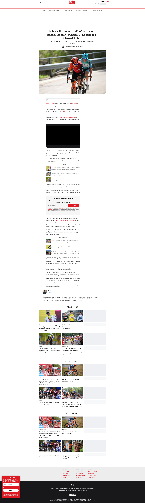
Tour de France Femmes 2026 (96, 10)
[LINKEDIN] (49, 292)
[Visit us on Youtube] (106, 1)
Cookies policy (90, 488)
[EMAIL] (51, 292)
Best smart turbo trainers (80, 475)
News (49, 6)
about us (53, 488)
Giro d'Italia (65, 473)
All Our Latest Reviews (92, 471)
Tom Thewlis (68, 46)
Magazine (85, 6)
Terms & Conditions (10, 495)
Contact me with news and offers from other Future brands (11, 487)
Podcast (91, 6)
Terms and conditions (74, 488)
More (97, 6)
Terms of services (61, 208)
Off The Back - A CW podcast (81, 10)
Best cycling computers (80, 477)
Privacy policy (83, 488)
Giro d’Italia (74, 103)
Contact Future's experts (62, 488)
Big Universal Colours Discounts (54, 10)
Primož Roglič (64, 111)
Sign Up (11, 490)
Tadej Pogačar (61, 105)
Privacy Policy (15, 494)
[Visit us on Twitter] (103, 1)
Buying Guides (66, 6)
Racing (53, 6)
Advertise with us (61, 490)
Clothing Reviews (91, 477)
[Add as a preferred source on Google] (72, 495)
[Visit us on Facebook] (104, 1)
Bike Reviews (91, 473)
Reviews (59, 6)
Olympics (65, 477)
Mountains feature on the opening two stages (65, 220)
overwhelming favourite (58, 115)
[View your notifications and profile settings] (44, 3)
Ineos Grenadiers (50, 121)
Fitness (73, 6)
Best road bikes (79, 471)
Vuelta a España (66, 475)
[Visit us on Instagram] (101, 1)
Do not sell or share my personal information (77, 490)
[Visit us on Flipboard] (108, 1)
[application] (63, 135)
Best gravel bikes (79, 473)
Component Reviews (92, 475)
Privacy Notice (50, 209)
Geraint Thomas (50, 103)
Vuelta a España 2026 (68, 10)
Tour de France (66, 471)
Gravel (79, 6)
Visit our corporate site (87, 499)
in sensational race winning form (67, 117)
